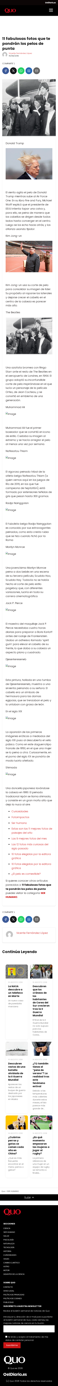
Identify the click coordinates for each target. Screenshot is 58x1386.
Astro (6, 1267)
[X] (13, 70)
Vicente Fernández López (20, 53)
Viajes (6, 1259)
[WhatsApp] (21, 70)
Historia (7, 1251)
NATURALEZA (8, 1244)
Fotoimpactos (20, 817)
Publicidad (8, 1302)
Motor (6, 1270)
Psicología (8, 1240)
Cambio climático (11, 1263)
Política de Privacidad (13, 1295)
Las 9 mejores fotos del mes (29, 838)
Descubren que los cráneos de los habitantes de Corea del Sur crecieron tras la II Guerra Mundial (41, 1001)
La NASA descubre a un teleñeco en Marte (15, 991)
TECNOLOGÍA (8, 1247)
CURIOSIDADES (9, 1255)
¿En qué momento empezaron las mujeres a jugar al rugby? (41, 1145)
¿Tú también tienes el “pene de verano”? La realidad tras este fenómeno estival (41, 1075)
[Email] (36, 70)
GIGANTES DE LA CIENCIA (13, 1274)
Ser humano (19, 823)
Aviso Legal (8, 1291)
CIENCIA (6, 1228)
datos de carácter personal (19, 1340)
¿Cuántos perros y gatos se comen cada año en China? (16, 1145)
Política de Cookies (12, 1299)
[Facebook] (5, 70)
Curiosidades (20, 811)
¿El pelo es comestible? (26, 874)
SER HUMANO (9, 1232)
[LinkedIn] (28, 70)
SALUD (6, 1236)
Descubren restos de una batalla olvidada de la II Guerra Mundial (16, 1072)
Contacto (8, 1287)
